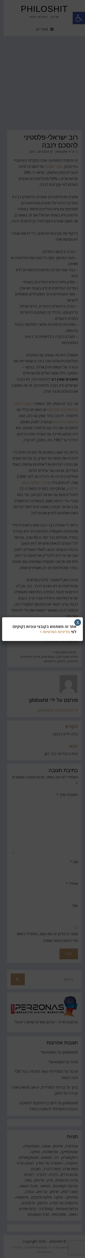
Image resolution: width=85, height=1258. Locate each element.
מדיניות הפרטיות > (55, 631)
